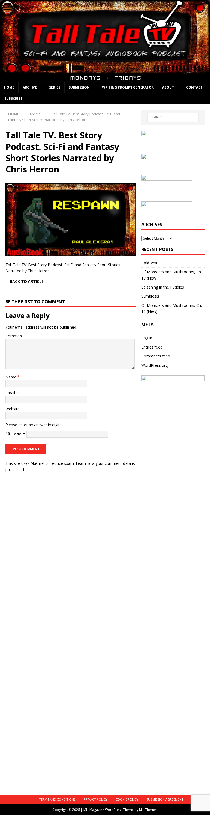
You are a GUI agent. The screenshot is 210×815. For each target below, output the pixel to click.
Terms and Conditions (57, 799)
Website (12, 408)
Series (54, 87)
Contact (194, 87)
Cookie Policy (127, 799)
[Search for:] (173, 117)
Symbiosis (150, 296)
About (168, 87)
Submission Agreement (165, 799)
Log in (146, 337)
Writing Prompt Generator (128, 87)
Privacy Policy (95, 799)
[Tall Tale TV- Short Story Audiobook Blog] (105, 78)
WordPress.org (154, 365)
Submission (79, 87)
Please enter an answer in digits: (33, 424)
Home (9, 87)
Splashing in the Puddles (162, 287)
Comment (14, 335)
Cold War (149, 262)
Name (11, 377)
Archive (30, 87)
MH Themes (148, 809)
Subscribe (13, 98)
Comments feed (155, 356)
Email (10, 392)
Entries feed (151, 347)
